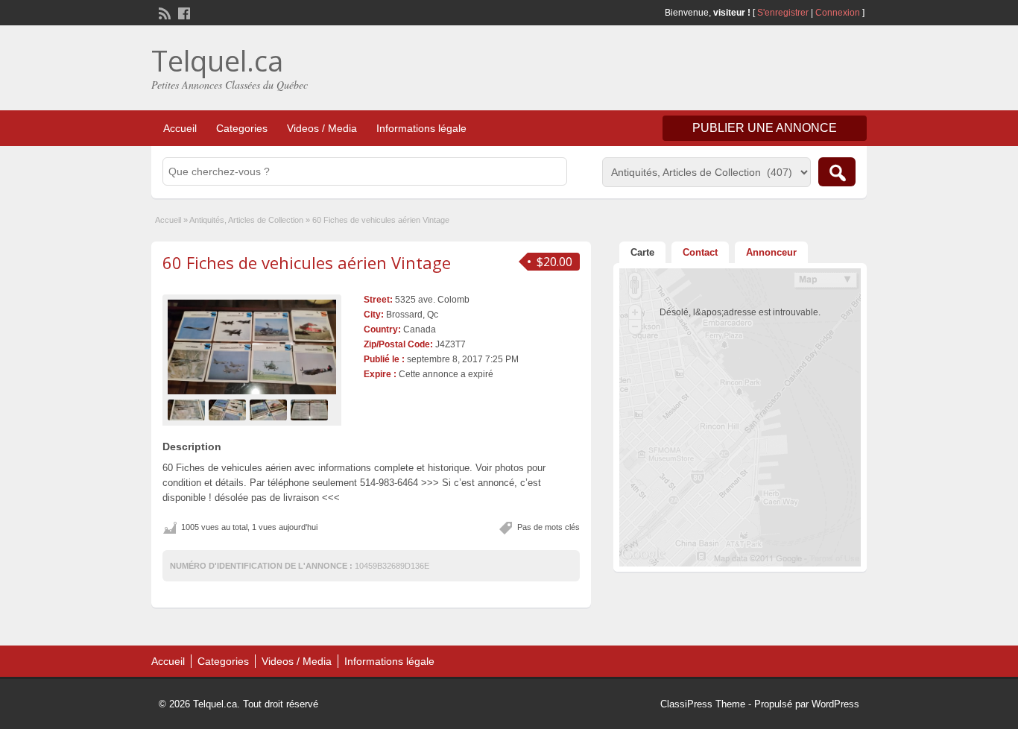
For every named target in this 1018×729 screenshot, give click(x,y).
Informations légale (421, 128)
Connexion (838, 12)
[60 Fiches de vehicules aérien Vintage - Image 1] (188, 409)
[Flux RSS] (163, 12)
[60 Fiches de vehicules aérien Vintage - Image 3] (270, 409)
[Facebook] (183, 12)
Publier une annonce (764, 128)
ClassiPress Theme (702, 704)
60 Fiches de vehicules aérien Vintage (306, 262)
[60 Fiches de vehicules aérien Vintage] (252, 347)
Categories (242, 128)
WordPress (835, 704)
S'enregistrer (783, 12)
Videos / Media (322, 128)
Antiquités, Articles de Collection (246, 219)
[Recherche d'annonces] (837, 171)
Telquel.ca (217, 60)
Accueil (180, 128)
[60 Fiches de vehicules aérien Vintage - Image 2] (229, 409)
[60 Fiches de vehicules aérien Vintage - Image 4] (311, 409)
